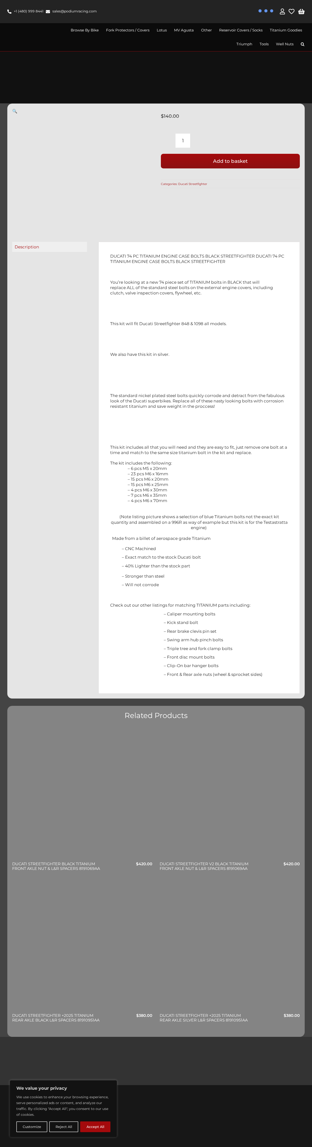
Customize (32, 1127)
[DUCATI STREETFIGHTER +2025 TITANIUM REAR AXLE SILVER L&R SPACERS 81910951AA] (230, 946)
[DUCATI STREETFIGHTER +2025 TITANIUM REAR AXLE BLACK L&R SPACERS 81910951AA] (82, 946)
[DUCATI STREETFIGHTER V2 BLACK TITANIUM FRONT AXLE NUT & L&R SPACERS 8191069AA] (230, 794)
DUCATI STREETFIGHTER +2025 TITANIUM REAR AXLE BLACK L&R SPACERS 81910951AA (55, 1017)
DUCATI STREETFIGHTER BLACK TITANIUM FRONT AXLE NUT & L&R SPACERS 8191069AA (56, 866)
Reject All (64, 1127)
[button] (303, 44)
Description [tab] (27, 246)
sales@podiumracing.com (74, 11)
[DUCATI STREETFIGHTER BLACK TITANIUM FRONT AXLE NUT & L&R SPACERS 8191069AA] (82, 794)
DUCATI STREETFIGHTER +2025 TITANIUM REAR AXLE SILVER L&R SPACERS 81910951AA (204, 1017)
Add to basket (230, 161)
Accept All (95, 1127)
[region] (63, 1108)
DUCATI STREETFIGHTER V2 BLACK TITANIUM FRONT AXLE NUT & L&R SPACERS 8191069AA (204, 866)
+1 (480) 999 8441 (28, 11)
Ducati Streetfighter (192, 184)
